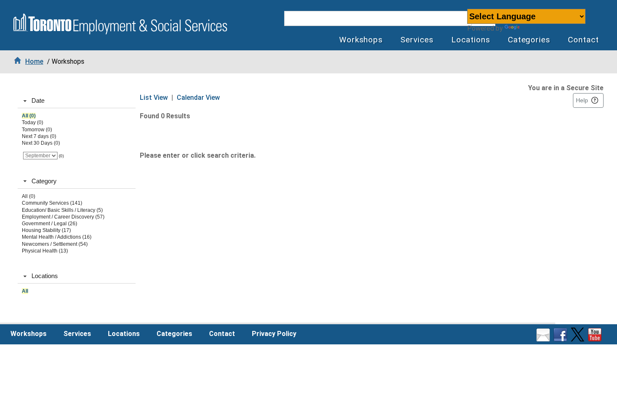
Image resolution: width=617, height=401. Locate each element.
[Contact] (544, 339)
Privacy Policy (274, 334)
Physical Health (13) (45, 251)
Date (37, 100)
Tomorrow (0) (37, 130)
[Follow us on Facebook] (561, 339)
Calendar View (198, 98)
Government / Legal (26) (49, 224)
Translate (536, 28)
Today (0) (32, 122)
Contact (583, 39)
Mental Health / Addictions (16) (57, 237)
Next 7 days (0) (39, 136)
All (25, 291)
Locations (470, 39)
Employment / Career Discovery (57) (63, 217)
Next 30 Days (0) (41, 143)
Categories (529, 39)
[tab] (77, 101)
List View (154, 98)
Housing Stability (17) (46, 230)
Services (417, 39)
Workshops (361, 39)
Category (44, 181)
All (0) (29, 116)
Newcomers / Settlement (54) (55, 244)
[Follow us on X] (578, 339)
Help (582, 100)
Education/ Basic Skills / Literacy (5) (62, 210)
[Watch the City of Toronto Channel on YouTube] (596, 339)
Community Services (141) (52, 203)
